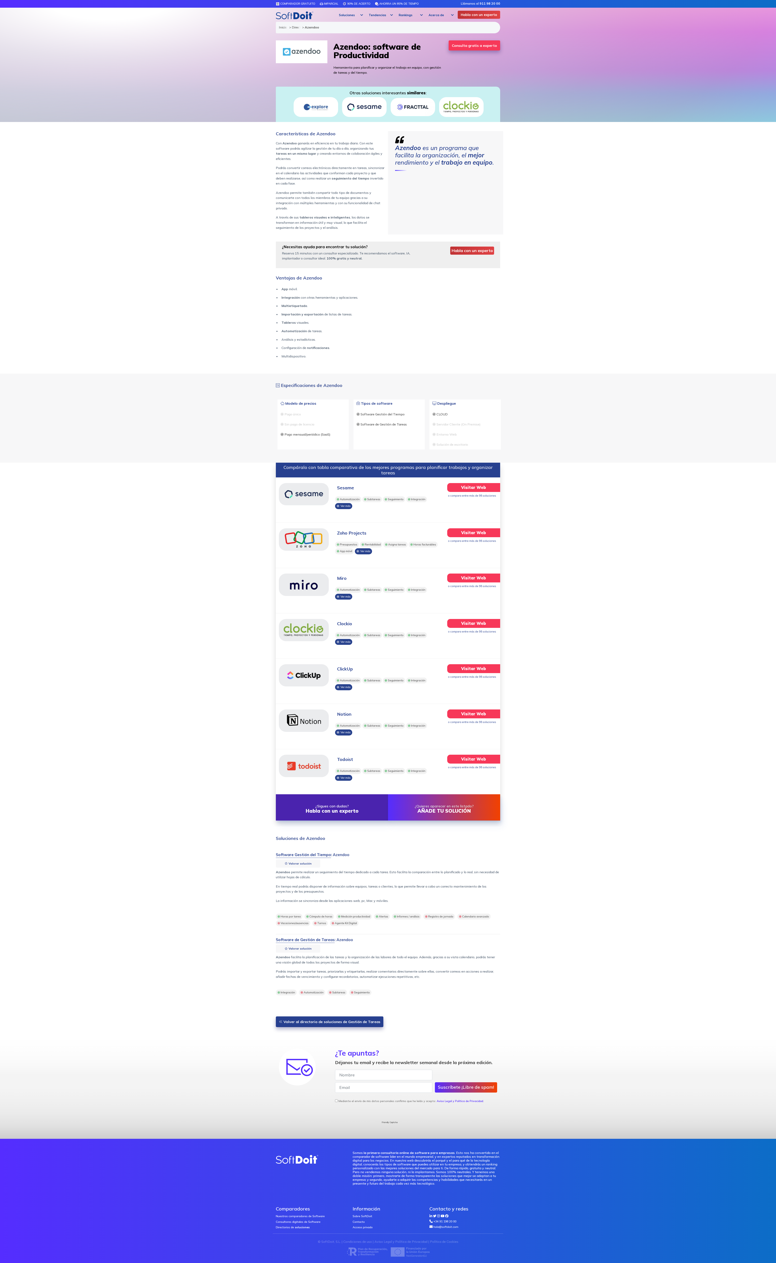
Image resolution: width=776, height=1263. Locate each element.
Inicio (282, 27)
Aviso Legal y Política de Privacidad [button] (460, 1101)
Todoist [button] (345, 759)
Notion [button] (344, 714)
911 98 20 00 (490, 3)
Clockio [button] (344, 623)
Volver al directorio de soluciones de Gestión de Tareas (331, 1021)
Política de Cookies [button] (444, 1242)
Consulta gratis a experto (474, 45)
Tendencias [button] (377, 15)
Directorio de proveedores (295, 27)
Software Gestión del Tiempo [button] (303, 854)
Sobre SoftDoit (362, 1216)
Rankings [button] (405, 15)
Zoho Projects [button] (351, 533)
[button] (350, 15)
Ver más (345, 506)
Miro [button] (342, 578)
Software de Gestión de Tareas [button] (305, 939)
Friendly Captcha (390, 1122)
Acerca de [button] (436, 15)
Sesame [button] (345, 488)
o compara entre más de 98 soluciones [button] (472, 495)
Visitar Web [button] (473, 487)
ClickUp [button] (345, 669)
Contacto (359, 1222)
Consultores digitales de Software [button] (298, 1222)
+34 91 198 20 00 (444, 1221)
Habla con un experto (479, 15)
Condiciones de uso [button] (357, 1242)
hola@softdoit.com (445, 1227)
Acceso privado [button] (363, 1227)
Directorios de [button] (293, 1227)
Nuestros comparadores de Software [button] (300, 1216)
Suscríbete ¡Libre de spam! (466, 1087)
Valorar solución (300, 863)
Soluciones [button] (347, 15)
